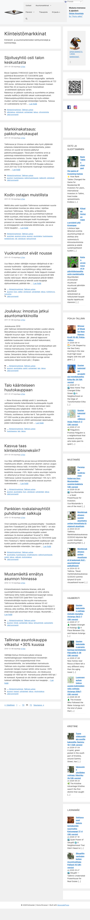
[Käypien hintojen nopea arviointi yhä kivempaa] (72, 218)
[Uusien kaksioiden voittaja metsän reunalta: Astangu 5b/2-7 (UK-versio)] (70, 610)
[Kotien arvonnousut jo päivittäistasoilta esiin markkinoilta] (72, 267)
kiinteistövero (9, 238)
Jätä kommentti (12, 114)
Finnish (70, 2)
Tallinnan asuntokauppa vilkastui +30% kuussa (25, 642)
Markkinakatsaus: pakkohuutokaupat (21, 131)
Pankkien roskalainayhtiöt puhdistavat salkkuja (27, 511)
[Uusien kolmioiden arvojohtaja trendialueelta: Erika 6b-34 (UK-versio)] (71, 372)
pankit (25, 368)
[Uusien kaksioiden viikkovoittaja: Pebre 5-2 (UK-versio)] (71, 417)
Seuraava (38, 705)
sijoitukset (19, 112)
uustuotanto (48, 623)
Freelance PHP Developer (76, 132)
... (7, 289)
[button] (26, 18)
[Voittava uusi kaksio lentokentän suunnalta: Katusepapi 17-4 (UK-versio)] (70, 823)
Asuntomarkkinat (42, 5)
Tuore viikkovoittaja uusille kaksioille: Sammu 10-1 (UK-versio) (76, 739)
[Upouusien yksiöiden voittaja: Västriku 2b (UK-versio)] (70, 772)
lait (16, 238)
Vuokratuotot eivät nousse (28, 253)
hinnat (16, 623)
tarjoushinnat (31, 238)
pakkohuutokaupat (31, 178)
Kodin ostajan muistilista (26, 194)
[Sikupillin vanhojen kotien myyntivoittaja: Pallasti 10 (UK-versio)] (70, 859)
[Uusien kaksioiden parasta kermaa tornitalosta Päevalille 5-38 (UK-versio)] (70, 647)
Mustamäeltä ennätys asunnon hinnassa (23, 576)
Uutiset (28, 5)
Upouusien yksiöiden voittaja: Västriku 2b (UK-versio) (76, 772)
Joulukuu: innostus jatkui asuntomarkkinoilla (26, 313)
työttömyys (50, 292)
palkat (20, 292)
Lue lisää (33, 104)
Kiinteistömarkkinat (14, 110)
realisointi (42, 178)
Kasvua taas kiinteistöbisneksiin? (22, 448)
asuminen (10, 236)
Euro (15, 292)
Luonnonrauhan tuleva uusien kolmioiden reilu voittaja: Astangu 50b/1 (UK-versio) (76, 685)
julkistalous (11, 112)
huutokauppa (18, 178)
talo (39, 368)
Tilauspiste (43, 12)
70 (23, 705)
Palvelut (29, 12)
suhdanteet (28, 112)
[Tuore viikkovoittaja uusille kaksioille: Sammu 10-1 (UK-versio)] (70, 739)
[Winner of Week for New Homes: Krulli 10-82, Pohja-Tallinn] (71, 333)
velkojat (18, 557)
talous (35, 112)
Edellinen (9, 705)
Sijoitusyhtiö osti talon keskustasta (24, 60)
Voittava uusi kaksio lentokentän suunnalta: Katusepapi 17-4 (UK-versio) (75, 825)
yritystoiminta (44, 112)
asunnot (10, 178)
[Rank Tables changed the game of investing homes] (72, 166)
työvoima (7, 294)
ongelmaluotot (32, 555)
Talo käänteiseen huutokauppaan (19, 387)
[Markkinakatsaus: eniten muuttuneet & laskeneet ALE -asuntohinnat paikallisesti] (71, 556)
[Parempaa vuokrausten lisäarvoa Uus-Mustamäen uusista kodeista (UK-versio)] (71, 474)
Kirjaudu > (56, 12)
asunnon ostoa (20, 236)
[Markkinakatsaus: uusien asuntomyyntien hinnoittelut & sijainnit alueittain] (71, 519)
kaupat (16, 691)
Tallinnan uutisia (27, 110)
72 (31, 705)
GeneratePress (63, 905)
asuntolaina (37, 236)
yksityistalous (27, 557)
